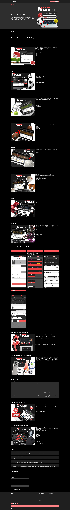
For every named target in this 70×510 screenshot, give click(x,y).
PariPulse (12, 4)
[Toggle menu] (11, 1)
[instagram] (15, 503)
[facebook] (17, 503)
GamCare (50, 496)
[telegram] (13, 503)
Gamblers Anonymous (52, 497)
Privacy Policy (41, 494)
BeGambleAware (51, 493)
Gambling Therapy (51, 494)
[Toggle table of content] (27, 32)
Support (40, 500)
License (40, 497)
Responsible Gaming (41, 493)
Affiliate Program (41, 499)
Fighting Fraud (41, 496)
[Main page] (15, 1)
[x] (12, 503)
